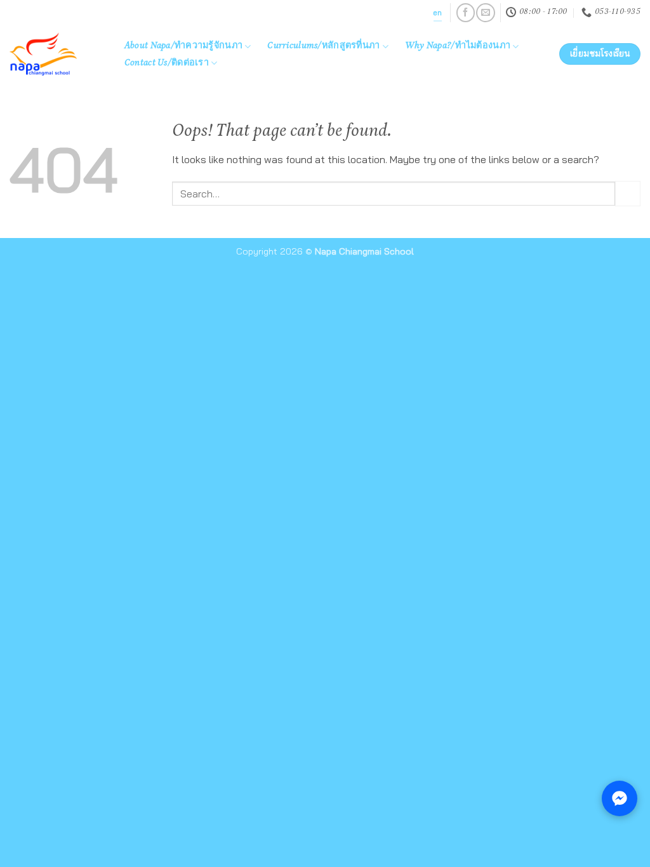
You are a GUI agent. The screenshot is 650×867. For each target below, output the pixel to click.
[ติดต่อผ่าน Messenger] (619, 798)
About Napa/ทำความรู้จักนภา (183, 46)
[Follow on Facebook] (465, 12)
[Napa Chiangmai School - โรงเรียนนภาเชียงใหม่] (53, 54)
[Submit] (627, 193)
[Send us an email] (485, 12)
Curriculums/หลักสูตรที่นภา (323, 46)
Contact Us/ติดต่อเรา (166, 63)
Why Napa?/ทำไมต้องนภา (457, 46)
